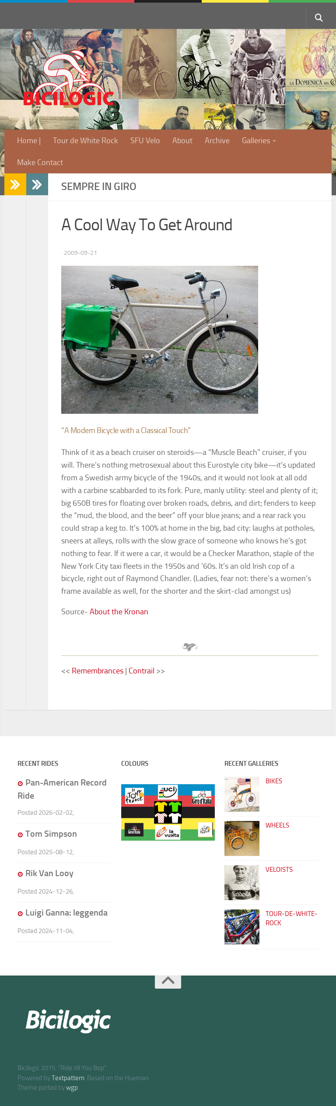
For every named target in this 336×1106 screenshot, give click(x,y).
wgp (72, 1088)
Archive (217, 140)
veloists (279, 870)
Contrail (141, 671)
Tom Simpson (51, 833)
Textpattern (68, 1078)
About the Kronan (119, 611)
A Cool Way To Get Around (146, 225)
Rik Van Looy (49, 873)
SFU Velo (145, 140)
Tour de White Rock (85, 140)
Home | (29, 140)
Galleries (256, 140)
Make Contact (40, 162)
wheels (277, 825)
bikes (274, 781)
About (182, 140)
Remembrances (98, 671)
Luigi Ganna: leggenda (66, 912)
